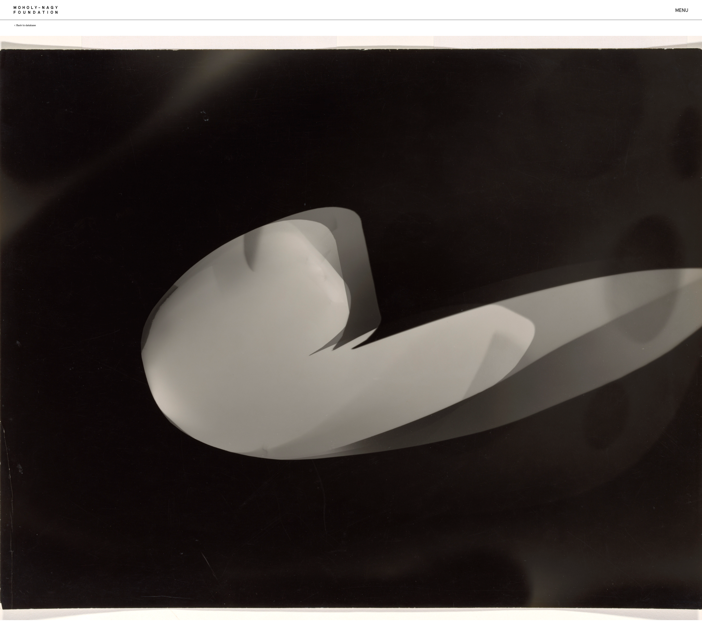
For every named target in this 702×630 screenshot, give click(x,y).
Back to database (26, 25)
